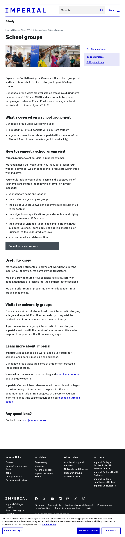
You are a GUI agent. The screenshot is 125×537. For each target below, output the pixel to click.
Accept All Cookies (88, 530)
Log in (88, 508)
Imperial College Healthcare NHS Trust (105, 480)
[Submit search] (101, 10)
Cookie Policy (49, 524)
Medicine (39, 466)
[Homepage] (30, 10)
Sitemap (39, 505)
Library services (13, 476)
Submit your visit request (24, 246)
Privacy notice (104, 505)
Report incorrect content (67, 508)
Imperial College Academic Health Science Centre (102, 465)
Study (9, 21)
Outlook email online (16, 480)
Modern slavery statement (79, 505)
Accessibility (54, 505)
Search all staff (72, 476)
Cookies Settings (12, 530)
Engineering (41, 462)
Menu (112, 10)
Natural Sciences (44, 469)
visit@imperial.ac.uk (34, 420)
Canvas (9, 462)
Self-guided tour (95, 62)
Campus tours (40, 30)
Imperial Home (12, 30)
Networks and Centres (76, 469)
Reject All (111, 530)
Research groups (73, 472)
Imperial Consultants (105, 485)
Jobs (8, 472)
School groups (56, 30)
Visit (30, 30)
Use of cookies (42, 508)
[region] (62, 525)
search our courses (67, 374)
